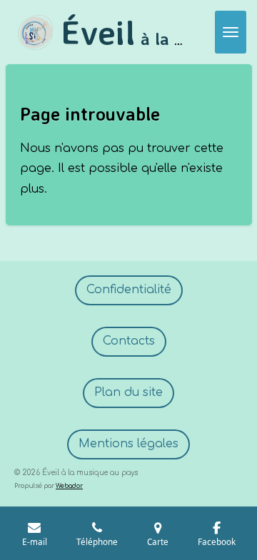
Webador (69, 486)
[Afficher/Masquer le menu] (230, 32)
